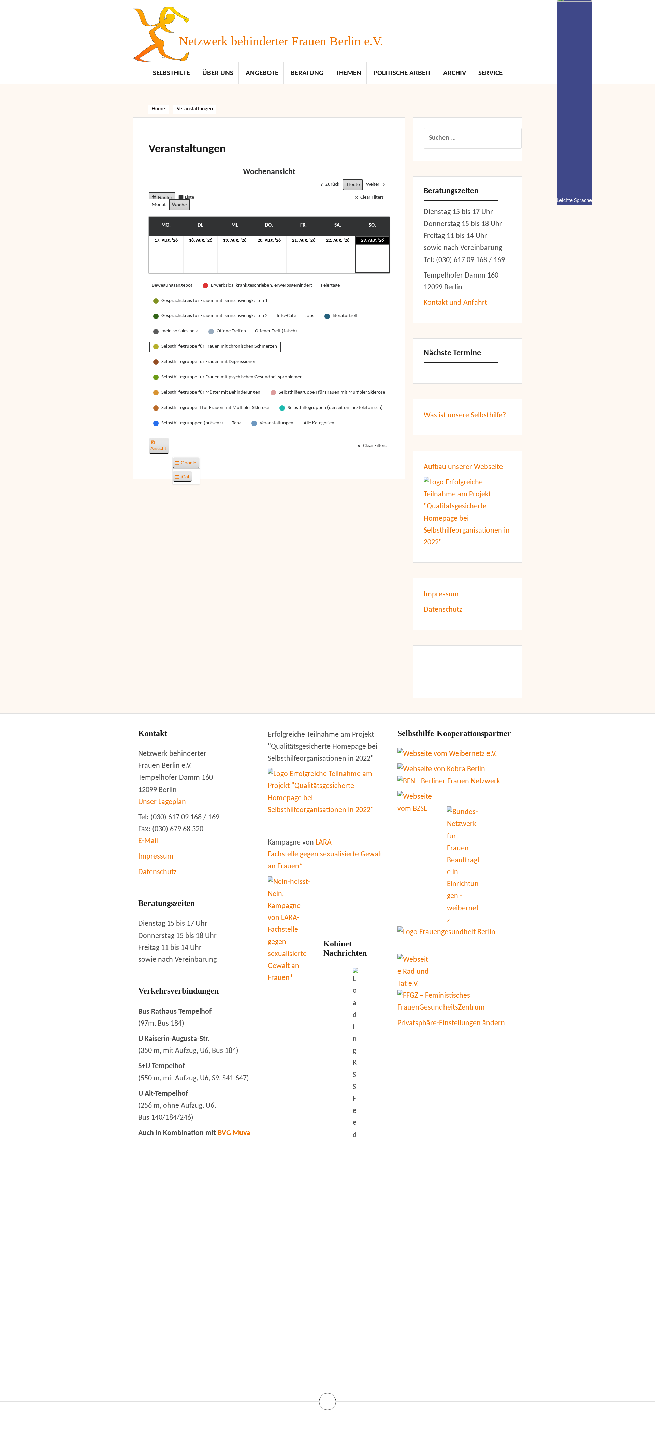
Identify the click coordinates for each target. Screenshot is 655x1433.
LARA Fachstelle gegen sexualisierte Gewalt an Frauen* (325, 854)
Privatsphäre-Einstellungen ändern (451, 1023)
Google (186, 464)
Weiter (372, 184)
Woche (179, 204)
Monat (159, 204)
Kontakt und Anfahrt (455, 303)
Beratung (307, 73)
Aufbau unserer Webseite (463, 467)
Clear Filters (372, 197)
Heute (353, 184)
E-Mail (148, 841)
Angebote (262, 73)
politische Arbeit (402, 73)
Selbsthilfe (171, 73)
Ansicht (159, 448)
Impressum (441, 594)
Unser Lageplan (162, 802)
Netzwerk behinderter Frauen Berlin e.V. (281, 41)
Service (490, 73)
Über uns (217, 73)
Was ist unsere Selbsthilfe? (465, 415)
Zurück (332, 184)
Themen (348, 73)
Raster (161, 199)
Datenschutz (443, 610)
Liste (186, 199)
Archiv (454, 73)
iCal (183, 478)
